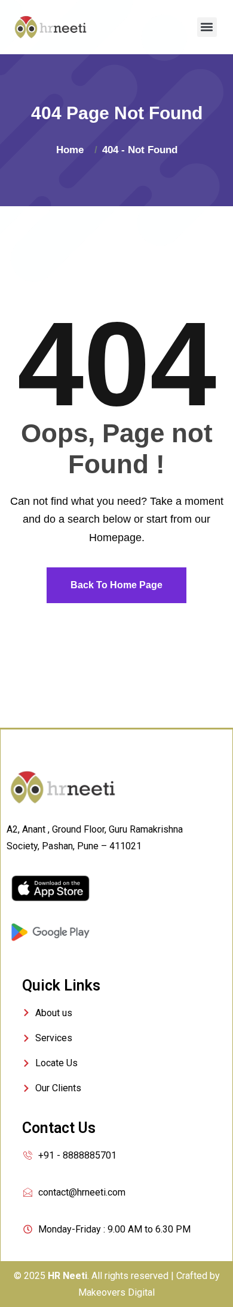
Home (73, 150)
